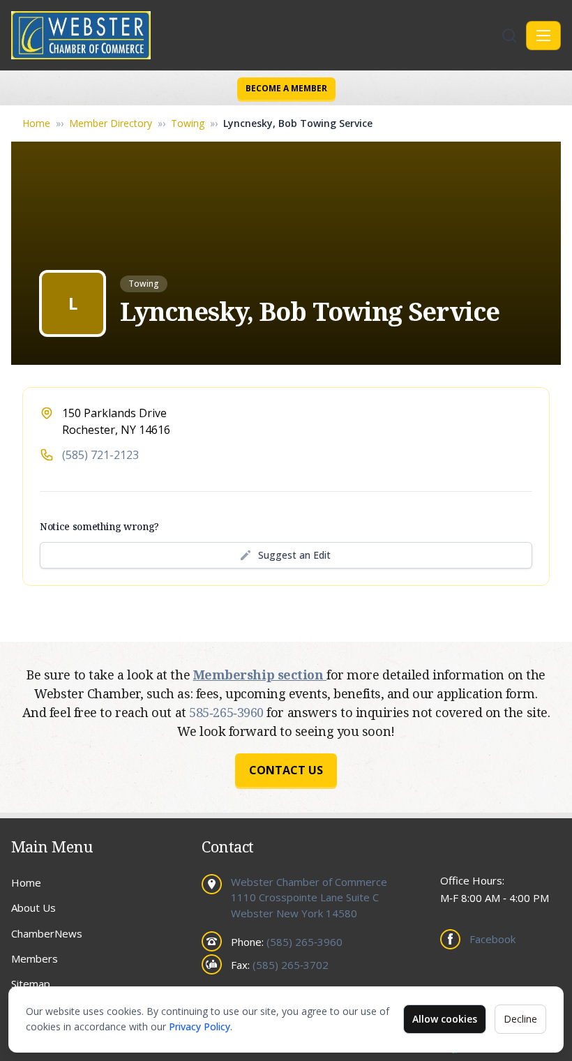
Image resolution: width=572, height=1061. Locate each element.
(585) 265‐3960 (304, 942)
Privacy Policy (199, 1026)
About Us (33, 908)
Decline (520, 1018)
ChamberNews (46, 933)
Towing (187, 123)
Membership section (259, 674)
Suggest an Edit (294, 555)
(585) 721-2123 (100, 454)
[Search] (509, 35)
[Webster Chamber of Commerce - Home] (254, 35)
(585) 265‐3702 (291, 965)
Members (34, 958)
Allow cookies (444, 1018)
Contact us (286, 770)
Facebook (492, 939)
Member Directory (110, 123)
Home (36, 123)
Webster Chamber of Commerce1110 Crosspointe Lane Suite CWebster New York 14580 (309, 897)
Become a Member (286, 88)
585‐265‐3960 (227, 712)
